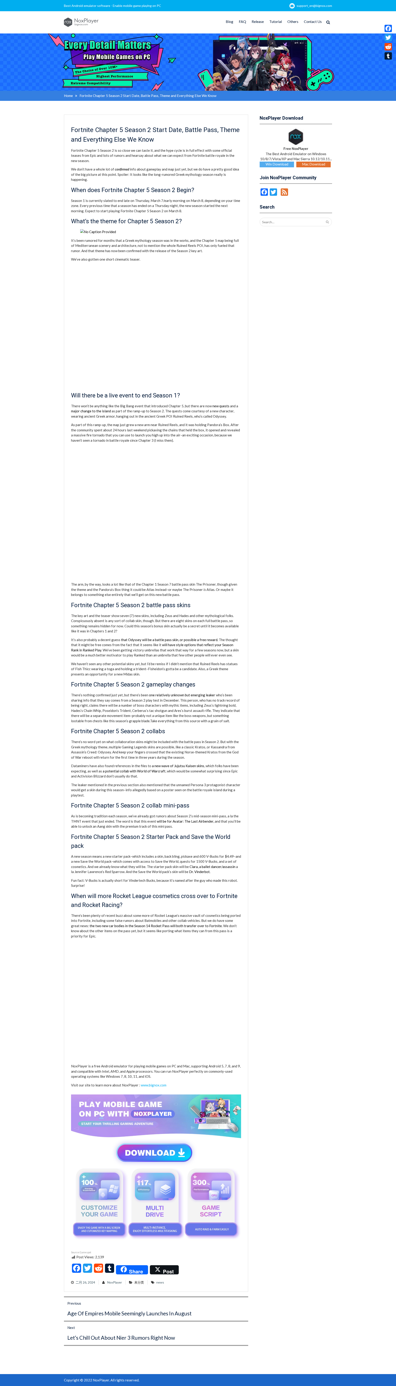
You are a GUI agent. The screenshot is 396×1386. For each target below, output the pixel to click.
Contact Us (313, 21)
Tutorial (275, 21)
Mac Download (313, 164)
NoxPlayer (114, 1282)
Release (258, 21)
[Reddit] (388, 46)
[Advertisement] (105, 970)
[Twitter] (388, 37)
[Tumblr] (388, 56)
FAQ (242, 21)
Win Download (277, 164)
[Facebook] (388, 28)
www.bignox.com (153, 1085)
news (160, 1282)
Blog (229, 21)
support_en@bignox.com (314, 6)
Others (292, 21)
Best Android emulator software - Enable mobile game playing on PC (112, 6)
